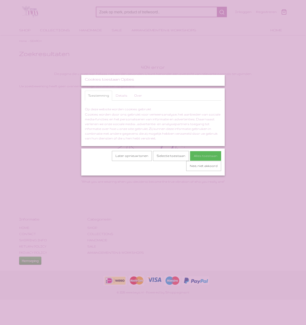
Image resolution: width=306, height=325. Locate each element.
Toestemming (98, 95)
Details (121, 95)
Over (138, 95)
